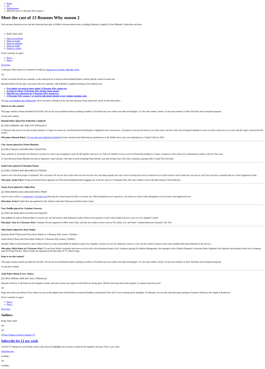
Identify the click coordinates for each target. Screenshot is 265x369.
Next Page (5, 65)
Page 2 (10, 60)
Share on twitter (13, 41)
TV (8, 6)
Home (9, 3)
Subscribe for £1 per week (19, 341)
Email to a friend (14, 48)
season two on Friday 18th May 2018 (62, 70)
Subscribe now (7, 351)
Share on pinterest (14, 43)
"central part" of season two (34, 196)
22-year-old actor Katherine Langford (43, 137)
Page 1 (10, 58)
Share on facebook (15, 38)
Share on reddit (13, 46)
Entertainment (13, 8)
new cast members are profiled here (20, 100)
